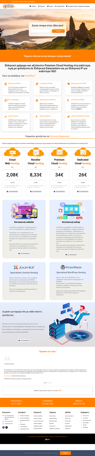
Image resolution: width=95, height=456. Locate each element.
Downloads (22, 425)
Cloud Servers (52, 427)
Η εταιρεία (85, 419)
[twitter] (5, 1)
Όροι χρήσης (86, 424)
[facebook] (2, 1)
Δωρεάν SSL (68, 420)
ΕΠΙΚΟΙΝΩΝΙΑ (32, 1)
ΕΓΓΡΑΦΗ (21, 1)
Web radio (51, 425)
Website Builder (68, 427)
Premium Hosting (53, 422)
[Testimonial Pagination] (43, 384)
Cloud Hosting (52, 417)
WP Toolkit (67, 425)
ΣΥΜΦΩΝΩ (65, 453)
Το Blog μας (85, 428)
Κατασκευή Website (38, 417)
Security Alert (68, 422)
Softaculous (67, 430)
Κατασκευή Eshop (38, 420)
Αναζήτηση (58, 30)
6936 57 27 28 (79, 405)
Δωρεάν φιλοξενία (69, 417)
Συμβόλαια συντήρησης (54, 430)
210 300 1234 (47, 405)
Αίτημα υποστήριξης (24, 419)
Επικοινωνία (86, 417)
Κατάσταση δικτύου (24, 430)
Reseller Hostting (53, 420)
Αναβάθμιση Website (38, 427)
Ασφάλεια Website (38, 425)
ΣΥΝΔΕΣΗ (26, 1)
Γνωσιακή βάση (23, 428)
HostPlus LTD (64, 438)
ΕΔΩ (59, 392)
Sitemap (85, 426)
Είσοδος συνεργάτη (24, 417)
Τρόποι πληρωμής (87, 421)
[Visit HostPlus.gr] (8, 4)
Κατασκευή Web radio (38, 422)
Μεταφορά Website (38, 430)
